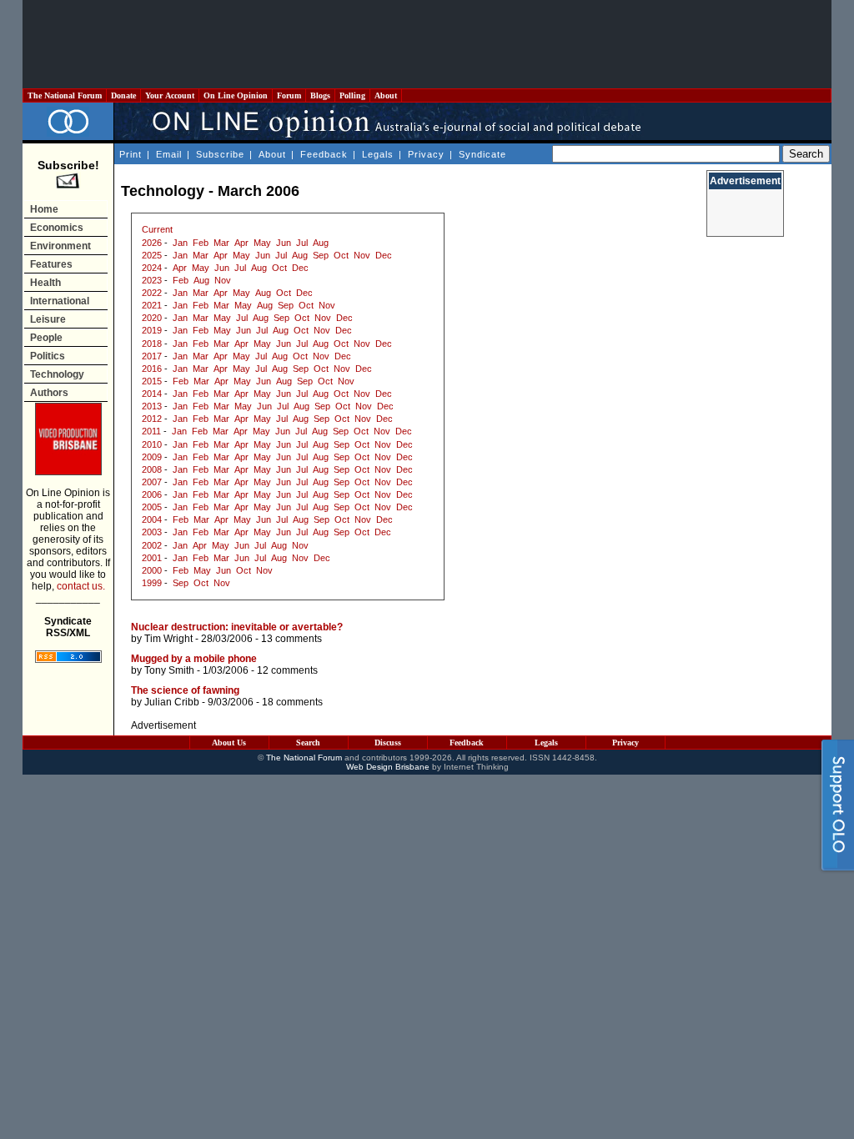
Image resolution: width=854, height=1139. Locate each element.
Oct (341, 255)
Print (130, 154)
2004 (152, 519)
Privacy (426, 154)
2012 (152, 419)
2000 (152, 570)
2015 (152, 381)
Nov (362, 255)
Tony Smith (169, 670)
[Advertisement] (427, 44)
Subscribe (220, 154)
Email (169, 154)
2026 (152, 243)
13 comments (291, 639)
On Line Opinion (235, 95)
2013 (152, 406)
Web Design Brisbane (388, 766)
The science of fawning (185, 690)
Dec (383, 255)
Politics (47, 356)
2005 (152, 507)
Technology (57, 374)
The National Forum (64, 95)
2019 (152, 330)
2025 (152, 255)
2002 (152, 545)
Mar (221, 243)
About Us (229, 742)
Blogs (320, 95)
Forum (289, 95)
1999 (152, 583)
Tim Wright (168, 639)
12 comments (287, 670)
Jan (180, 243)
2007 (152, 482)
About (385, 95)
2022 (152, 293)
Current (157, 229)
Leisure (48, 319)
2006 (152, 494)
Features (51, 264)
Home (44, 209)
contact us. (81, 586)
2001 (152, 558)
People (46, 338)
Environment (60, 246)
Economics (56, 227)
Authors (49, 393)
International (59, 301)
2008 (152, 469)
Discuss (387, 742)
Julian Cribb (171, 702)
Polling (352, 95)
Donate (123, 95)
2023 (152, 280)
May (262, 243)
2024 (152, 268)
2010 (152, 444)
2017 (152, 356)
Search (308, 742)
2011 (151, 431)
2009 (152, 457)
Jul (302, 243)
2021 (152, 305)
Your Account (170, 95)
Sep (321, 255)
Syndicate (482, 154)
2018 (152, 344)
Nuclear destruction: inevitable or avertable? (237, 627)
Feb (200, 243)
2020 (152, 318)
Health (45, 283)
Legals (378, 154)
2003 (152, 532)
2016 (152, 369)
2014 (152, 394)
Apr (241, 243)
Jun (283, 243)
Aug (321, 243)
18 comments (292, 702)
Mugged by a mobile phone (194, 659)
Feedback (324, 154)
